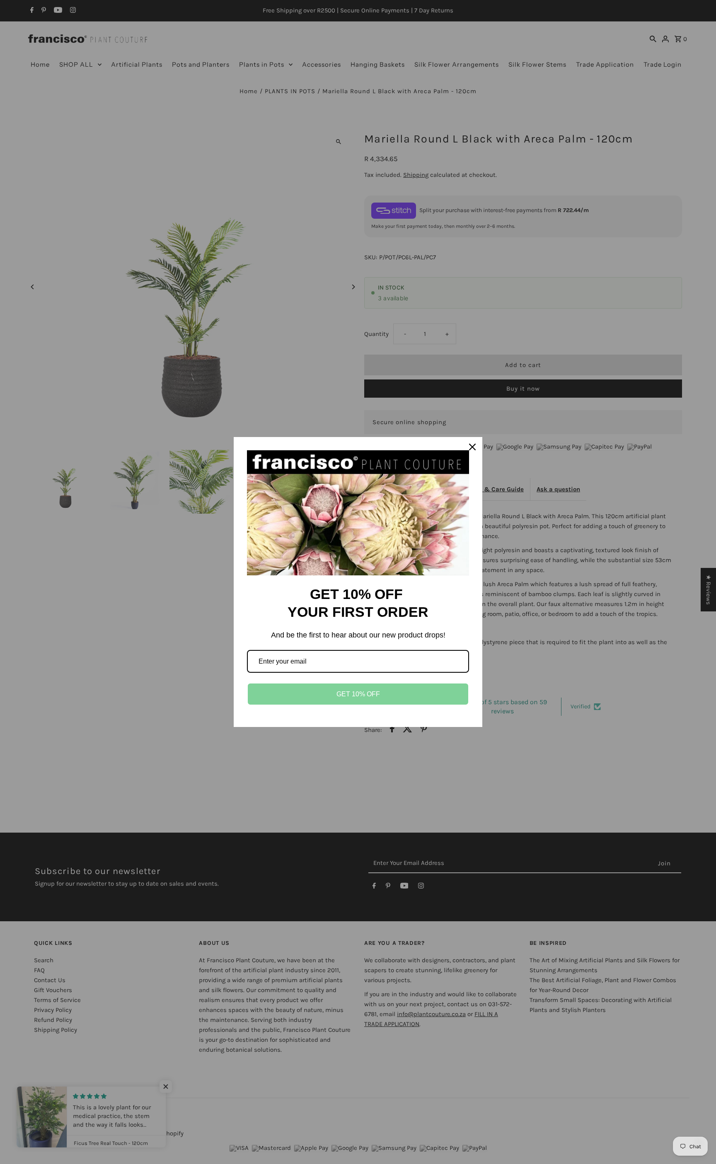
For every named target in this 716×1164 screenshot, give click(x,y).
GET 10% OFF (358, 694)
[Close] (472, 447)
